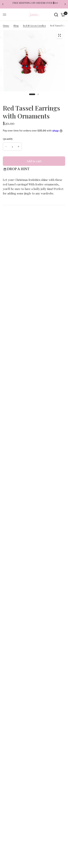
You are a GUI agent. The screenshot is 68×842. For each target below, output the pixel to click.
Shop (16, 25)
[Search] (56, 14)
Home (6, 25)
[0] (62, 14)
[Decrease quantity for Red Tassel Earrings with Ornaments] (6, 147)
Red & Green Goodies (34, 25)
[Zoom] (59, 35)
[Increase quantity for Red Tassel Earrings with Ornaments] (18, 147)
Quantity (8, 138)
